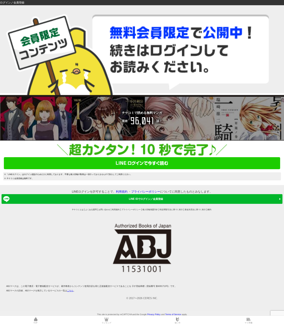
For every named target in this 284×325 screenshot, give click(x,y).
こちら (70, 290)
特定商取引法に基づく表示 (171, 209)
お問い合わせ (104, 209)
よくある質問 (91, 209)
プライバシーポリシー (145, 191)
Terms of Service (173, 314)
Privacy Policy (154, 314)
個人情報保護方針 (150, 209)
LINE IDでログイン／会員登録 (146, 198)
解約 (209, 209)
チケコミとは (77, 209)
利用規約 (122, 191)
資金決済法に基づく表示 (195, 209)
